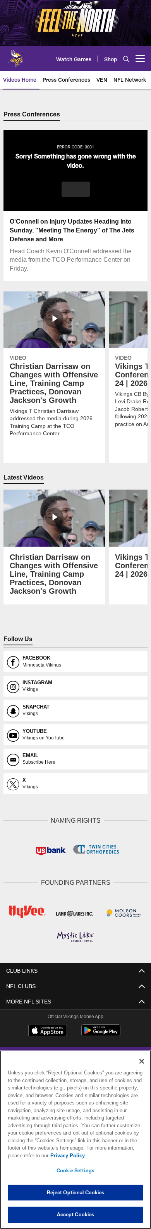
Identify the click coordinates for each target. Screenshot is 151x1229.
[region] (75, 1140)
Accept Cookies (75, 1214)
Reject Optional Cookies (76, 1192)
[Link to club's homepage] (15, 55)
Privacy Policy (66, 1155)
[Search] (126, 59)
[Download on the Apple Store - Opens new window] (47, 1030)
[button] (76, 189)
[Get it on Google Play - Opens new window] (101, 1033)
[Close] (141, 1061)
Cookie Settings (75, 1170)
